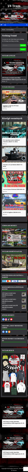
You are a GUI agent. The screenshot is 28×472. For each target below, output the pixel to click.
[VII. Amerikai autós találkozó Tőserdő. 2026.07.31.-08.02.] (14, 130)
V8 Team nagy (14, 417)
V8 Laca (3, 81)
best (4, 416)
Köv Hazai (5, 417)
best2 (7, 416)
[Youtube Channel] (11, 319)
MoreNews (22, 468)
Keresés (23, 49)
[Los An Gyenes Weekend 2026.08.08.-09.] (14, 179)
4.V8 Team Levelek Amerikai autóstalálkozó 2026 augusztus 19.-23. (14, 78)
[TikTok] (8, 319)
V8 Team (14, 6)
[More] (9, 332)
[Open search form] (26, 25)
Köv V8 (9, 417)
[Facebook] (3, 319)
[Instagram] (6, 319)
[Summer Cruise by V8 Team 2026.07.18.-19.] (14, 97)
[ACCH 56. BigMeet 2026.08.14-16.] (14, 202)
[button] (1, 24)
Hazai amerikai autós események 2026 (15, 416)
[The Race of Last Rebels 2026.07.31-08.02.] (14, 155)
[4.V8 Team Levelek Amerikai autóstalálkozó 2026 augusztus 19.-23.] (14, 67)
